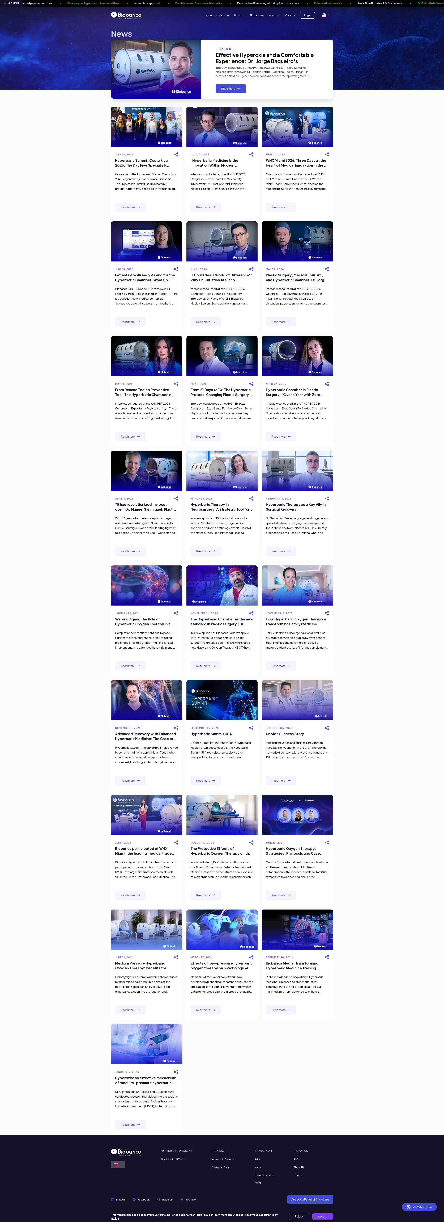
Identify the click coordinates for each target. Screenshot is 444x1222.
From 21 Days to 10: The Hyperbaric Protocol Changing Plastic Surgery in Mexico (222, 392)
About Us (274, 15)
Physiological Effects (173, 1159)
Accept (322, 1216)
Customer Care (220, 1167)
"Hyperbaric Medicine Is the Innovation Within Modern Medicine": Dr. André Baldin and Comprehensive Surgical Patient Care (218, 163)
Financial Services (264, 1175)
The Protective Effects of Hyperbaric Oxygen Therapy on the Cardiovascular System (221, 851)
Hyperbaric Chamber (223, 1159)
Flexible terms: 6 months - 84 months (70, 3)
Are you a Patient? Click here (310, 1199)
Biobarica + (256, 15)
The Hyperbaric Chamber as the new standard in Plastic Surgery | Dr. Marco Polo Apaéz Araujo (222, 621)
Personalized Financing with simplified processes (140, 3)
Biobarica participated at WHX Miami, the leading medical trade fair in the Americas (143, 851)
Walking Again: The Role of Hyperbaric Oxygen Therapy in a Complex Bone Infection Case (142, 621)
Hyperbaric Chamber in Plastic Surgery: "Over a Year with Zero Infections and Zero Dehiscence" (294, 392)
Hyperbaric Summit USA (211, 733)
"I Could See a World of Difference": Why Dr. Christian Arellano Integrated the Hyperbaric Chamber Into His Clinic (222, 277)
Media (258, 1167)
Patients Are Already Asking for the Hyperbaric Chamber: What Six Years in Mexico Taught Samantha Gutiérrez (145, 277)
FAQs (297, 1159)
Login (307, 15)
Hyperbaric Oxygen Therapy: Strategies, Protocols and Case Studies (293, 851)
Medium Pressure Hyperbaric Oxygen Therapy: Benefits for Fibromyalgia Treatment (140, 965)
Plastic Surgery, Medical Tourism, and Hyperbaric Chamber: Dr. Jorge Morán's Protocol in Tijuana (296, 277)
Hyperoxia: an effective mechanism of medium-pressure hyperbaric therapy (145, 1080)
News (258, 1182)
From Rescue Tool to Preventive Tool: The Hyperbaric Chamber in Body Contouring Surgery (143, 392)
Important (13, 3)
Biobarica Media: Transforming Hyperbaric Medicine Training (292, 965)
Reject (298, 1216)
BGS (257, 1159)
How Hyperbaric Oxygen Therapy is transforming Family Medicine (296, 621)
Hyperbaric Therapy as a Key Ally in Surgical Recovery (296, 506)
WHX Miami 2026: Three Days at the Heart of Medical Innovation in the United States (296, 163)
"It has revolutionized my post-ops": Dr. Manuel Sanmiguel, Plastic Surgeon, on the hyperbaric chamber (145, 507)
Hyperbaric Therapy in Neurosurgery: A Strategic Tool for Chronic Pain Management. (220, 507)
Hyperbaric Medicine (217, 15)
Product (239, 15)
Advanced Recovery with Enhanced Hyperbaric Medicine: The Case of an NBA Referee (145, 736)
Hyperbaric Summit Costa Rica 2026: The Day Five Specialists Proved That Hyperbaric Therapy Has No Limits (143, 163)
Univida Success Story (285, 733)
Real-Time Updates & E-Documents (251, 3)
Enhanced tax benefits (200, 3)
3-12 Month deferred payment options (313, 3)
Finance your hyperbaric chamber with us (379, 3)
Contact (290, 15)
